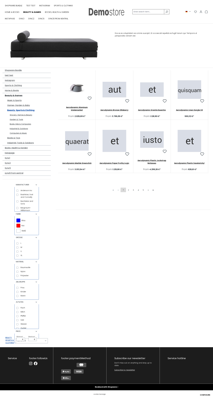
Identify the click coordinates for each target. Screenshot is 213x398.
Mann (23, 295)
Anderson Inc (26, 190)
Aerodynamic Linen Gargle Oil (189, 110)
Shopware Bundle (13, 70)
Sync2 (8, 163)
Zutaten (19, 302)
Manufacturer (22, 184)
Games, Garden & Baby (18, 105)
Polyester (25, 275)
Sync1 (7, 158)
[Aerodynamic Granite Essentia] (152, 89)
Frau (22, 287)
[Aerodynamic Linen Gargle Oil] (189, 89)
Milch (23, 312)
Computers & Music (18, 133)
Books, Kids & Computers (20, 124)
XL (21, 255)
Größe (19, 237)
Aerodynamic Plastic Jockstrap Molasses (152, 161)
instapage (10, 152)
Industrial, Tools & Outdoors (20, 142)
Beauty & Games (13, 95)
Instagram (10, 80)
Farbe (18, 214)
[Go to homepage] (106, 11)
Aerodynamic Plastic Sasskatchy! (189, 163)
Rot (23, 225)
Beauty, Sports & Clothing (21, 110)
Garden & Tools (16, 119)
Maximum (31, 338)
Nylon (23, 271)
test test (9, 75)
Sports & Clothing (13, 85)
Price (18, 331)
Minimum (20, 338)
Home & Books (12, 90)
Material (20, 261)
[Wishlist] (195, 11)
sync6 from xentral (14, 173)
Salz (22, 320)
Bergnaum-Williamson (26, 209)
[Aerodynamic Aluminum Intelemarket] (77, 88)
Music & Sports (14, 100)
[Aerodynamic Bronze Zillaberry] (114, 89)
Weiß (24, 231)
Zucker (23, 328)
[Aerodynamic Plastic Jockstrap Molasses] (152, 139)
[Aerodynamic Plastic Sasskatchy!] (189, 141)
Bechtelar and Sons (27, 202)
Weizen (24, 324)
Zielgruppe (20, 282)
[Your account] (201, 11)
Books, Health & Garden (16, 147)
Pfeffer (23, 316)
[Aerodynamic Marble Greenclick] (77, 141)
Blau (23, 220)
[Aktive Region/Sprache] (188, 11)
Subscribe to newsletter (124, 370)
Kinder (23, 291)
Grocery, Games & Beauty (21, 115)
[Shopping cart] (206, 11)
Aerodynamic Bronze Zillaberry (114, 110)
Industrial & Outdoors (19, 128)
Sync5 (8, 168)
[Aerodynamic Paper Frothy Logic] (114, 141)
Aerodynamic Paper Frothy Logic (114, 163)
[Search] (166, 11)
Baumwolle (25, 267)
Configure (205, 395)
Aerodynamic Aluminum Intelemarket (77, 108)
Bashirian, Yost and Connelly (27, 195)
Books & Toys (13, 137)
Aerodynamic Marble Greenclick (76, 163)
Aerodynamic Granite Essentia (152, 110)
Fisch (23, 308)
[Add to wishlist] (90, 98)
